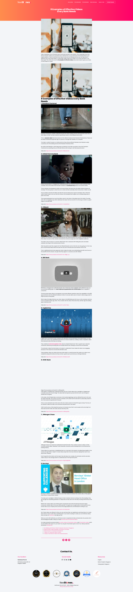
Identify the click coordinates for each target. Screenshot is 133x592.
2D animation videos (72, 522)
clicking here (49, 525)
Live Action (70, 2)
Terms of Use (70, 586)
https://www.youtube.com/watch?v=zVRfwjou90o (57, 411)
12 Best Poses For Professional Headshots (53, 530)
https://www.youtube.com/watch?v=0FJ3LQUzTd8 (57, 509)
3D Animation (85, 2)
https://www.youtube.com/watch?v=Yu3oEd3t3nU (57, 204)
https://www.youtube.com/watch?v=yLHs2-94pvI (57, 305)
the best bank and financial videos (69, 519)
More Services (93, 2)
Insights (99, 559)
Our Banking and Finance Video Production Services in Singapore (59, 528)
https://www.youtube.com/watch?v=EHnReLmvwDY (58, 356)
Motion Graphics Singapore (104, 562)
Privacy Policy (63, 586)
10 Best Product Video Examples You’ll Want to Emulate (56, 529)
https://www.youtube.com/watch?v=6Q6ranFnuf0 (57, 150)
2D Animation (78, 2)
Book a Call (101, 2)
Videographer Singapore (103, 564)
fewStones (51, 515)
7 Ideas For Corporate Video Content (52, 532)
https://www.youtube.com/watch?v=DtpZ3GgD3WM (58, 460)
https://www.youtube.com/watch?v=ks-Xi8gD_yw (57, 254)
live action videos (63, 522)
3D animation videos (84, 522)
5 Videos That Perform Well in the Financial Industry (56, 533)
